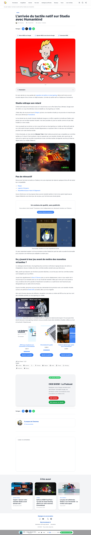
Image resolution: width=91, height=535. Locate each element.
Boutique (56, 2)
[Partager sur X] (26, 28)
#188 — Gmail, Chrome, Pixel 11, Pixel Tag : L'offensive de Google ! (30, 532)
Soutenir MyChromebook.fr (45, 212)
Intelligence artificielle (46, 2)
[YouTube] (43, 519)
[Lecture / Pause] (41, 532)
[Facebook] (51, 519)
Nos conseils (63, 497)
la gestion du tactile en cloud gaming (46, 95)
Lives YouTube (69, 2)
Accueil (5, 6)
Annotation (53, 524)
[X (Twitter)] (48, 519)
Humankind (31, 114)
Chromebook (15, 2)
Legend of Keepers (23, 188)
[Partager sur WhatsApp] (33, 28)
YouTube (54, 398)
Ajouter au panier (27, 355)
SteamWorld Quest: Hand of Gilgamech (29, 190)
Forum (62, 2)
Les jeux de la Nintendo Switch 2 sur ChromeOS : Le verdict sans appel (69, 501)
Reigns (37, 112)
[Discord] (40, 519)
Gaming (38, 497)
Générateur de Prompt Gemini (42, 524)
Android (30, 2)
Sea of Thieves (36, 277)
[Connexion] (85, 2)
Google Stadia (16, 497)
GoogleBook (23, 2)
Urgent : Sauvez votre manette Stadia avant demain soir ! (20, 501)
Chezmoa (22, 22)
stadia (9, 6)
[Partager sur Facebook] (23, 28)
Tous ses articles (29, 424)
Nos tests (37, 2)
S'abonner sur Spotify (58, 402)
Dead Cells (31, 289)
